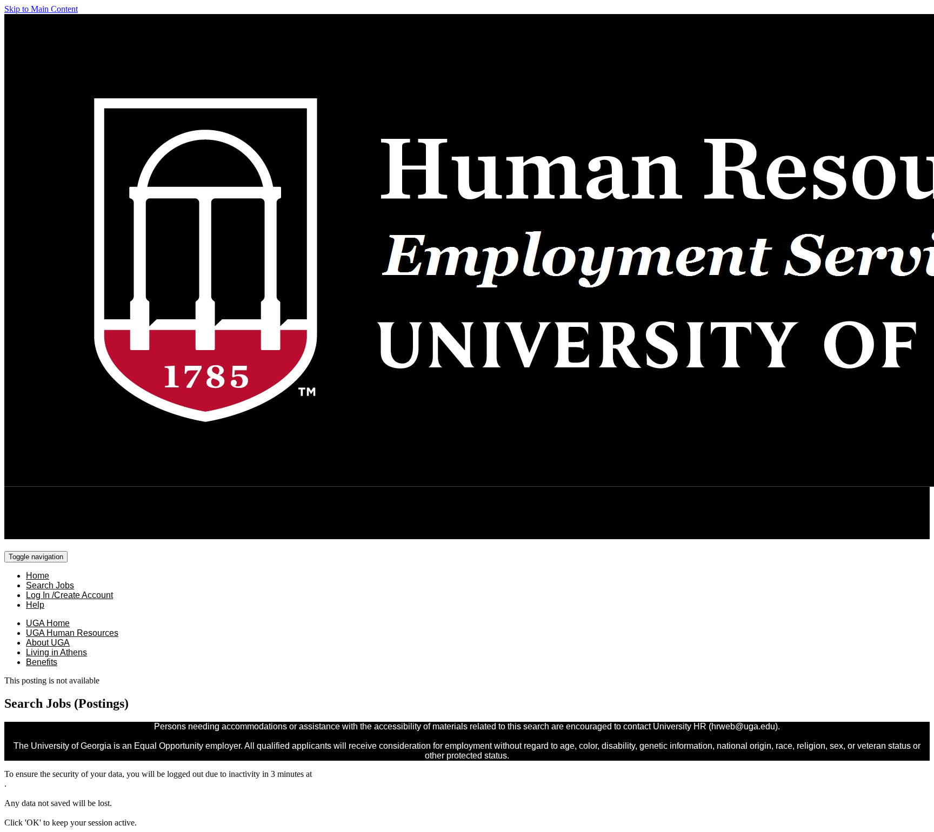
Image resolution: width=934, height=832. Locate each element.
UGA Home (48, 623)
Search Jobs (50, 585)
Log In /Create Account (69, 595)
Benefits (41, 662)
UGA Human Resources (72, 633)
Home (37, 575)
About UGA (48, 642)
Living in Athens (56, 652)
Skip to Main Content (41, 9)
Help (35, 604)
